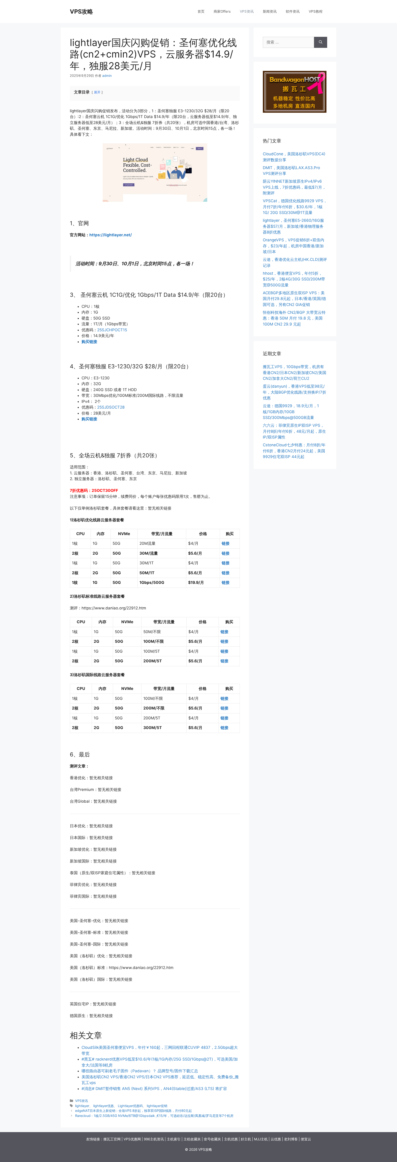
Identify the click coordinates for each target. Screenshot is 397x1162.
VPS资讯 (247, 11)
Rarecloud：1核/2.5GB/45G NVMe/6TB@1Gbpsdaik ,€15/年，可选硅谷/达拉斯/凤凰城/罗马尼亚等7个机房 (154, 1116)
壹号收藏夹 (212, 1139)
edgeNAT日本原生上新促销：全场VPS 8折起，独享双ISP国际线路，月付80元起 (133, 1111)
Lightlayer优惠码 (130, 1106)
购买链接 (89, 341)
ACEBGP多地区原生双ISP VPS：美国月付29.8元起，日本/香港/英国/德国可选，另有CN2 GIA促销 (294, 299)
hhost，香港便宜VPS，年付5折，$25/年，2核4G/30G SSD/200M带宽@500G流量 (294, 279)
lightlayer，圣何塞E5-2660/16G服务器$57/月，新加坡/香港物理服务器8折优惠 (293, 226)
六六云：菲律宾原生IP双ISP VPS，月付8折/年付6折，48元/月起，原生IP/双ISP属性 (294, 431)
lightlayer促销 (157, 1106)
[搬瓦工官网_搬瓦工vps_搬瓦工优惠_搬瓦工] (294, 111)
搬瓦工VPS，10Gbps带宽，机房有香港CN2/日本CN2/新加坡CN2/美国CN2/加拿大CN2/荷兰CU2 (294, 372)
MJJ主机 (261, 1139)
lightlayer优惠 (103, 1106)
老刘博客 (291, 1139)
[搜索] (320, 42)
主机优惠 (231, 1139)
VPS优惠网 (132, 1139)
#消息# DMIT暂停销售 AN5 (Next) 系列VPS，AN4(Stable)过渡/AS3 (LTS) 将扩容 (154, 1088)
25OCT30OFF (105, 490)
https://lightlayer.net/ (110, 235)
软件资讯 (293, 11)
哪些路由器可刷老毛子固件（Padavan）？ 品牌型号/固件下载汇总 (140, 1071)
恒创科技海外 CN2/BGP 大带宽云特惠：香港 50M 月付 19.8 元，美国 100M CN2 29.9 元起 (294, 318)
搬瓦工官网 (112, 1139)
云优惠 (276, 1139)
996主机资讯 (154, 1139)
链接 (226, 543)
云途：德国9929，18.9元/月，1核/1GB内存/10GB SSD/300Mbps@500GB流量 (291, 412)
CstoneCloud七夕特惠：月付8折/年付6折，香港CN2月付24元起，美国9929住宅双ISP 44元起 (294, 451)
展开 (97, 92)
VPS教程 (316, 11)
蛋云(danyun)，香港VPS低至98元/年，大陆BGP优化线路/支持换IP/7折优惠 (294, 392)
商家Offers (222, 11)
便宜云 (306, 1139)
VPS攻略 (81, 11)
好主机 (246, 1139)
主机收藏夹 (192, 1139)
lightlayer (82, 1106)
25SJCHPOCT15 (112, 330)
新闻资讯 (270, 11)
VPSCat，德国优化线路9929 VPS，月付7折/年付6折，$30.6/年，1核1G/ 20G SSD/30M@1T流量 (295, 207)
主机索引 (174, 1139)
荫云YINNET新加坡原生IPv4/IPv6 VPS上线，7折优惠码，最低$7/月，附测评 (294, 187)
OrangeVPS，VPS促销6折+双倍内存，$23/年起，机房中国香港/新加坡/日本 (293, 246)
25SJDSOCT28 (111, 407)
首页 (201, 11)
